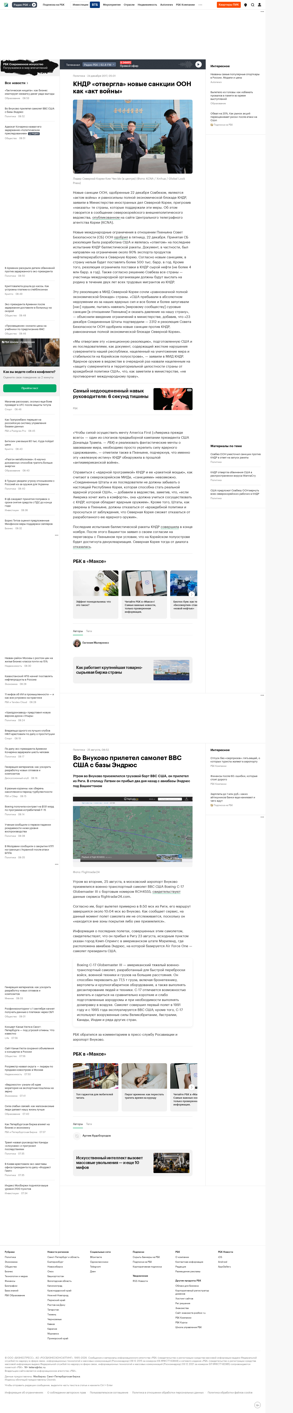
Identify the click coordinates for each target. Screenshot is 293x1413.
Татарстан (53, 1309)
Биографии (11, 1285)
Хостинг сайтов (184, 1298)
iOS (220, 1257)
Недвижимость (13, 665)
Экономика (11, 683)
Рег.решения (182, 1303)
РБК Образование (15, 1295)
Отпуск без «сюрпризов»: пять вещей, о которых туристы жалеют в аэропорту (235, 759)
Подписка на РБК (142, 1261)
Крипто (9, 293)
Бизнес (9, 528)
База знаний (11, 1290)
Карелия (52, 1328)
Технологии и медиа (16, 1276)
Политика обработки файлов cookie (230, 1392)
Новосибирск (55, 1266)
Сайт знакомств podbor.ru (190, 1312)
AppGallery (224, 1266)
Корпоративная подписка (147, 1266)
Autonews (216, 82)
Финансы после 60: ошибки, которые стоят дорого (233, 777)
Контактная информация (189, 1261)
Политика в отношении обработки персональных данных (168, 1392)
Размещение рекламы (187, 1271)
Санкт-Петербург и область (63, 1257)
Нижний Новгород (57, 1295)
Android (222, 1261)
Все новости (15, 83)
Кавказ (51, 1323)
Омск (50, 1271)
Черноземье (54, 1319)
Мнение (9, 998)
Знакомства (182, 1308)
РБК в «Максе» (89, 561)
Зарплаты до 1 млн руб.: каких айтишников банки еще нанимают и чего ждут (232, 797)
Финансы (10, 1280)
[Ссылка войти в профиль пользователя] (260, 4)
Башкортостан (55, 1276)
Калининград (54, 1285)
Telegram (95, 1266)
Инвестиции (12, 510)
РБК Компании (218, 765)
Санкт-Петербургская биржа (63, 1376)
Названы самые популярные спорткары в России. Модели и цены (235, 75)
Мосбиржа (39, 1376)
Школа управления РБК (188, 1327)
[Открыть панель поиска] (252, 4)
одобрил (121, 236)
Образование (12, 98)
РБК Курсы (181, 1322)
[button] (245, 5)
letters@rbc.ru (37, 1367)
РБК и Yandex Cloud (16, 702)
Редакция (180, 1266)
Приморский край (57, 1338)
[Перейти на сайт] (30, 67)
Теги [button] (89, 631)
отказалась (82, 546)
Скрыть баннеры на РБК (146, 1257)
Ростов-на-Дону (56, 1304)
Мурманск (53, 1333)
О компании (182, 1257)
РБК (75, 408)
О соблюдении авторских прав (66, 1392)
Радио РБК (21, 5)
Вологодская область (59, 1280)
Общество (11, 138)
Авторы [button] (78, 631)
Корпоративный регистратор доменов (192, 1292)
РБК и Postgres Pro (15, 430)
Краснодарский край (59, 1290)
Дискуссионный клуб (17, 778)
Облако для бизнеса (187, 1285)
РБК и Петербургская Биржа (21, 1132)
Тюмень (51, 1314)
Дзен (93, 1271)
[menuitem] (53, 5)
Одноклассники (99, 1261)
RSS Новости (140, 1280)
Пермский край (56, 1300)
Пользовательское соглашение (109, 1392)
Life (7, 1037)
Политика (10, 116)
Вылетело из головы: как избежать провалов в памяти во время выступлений (231, 95)
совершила (170, 526)
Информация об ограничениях (24, 1392)
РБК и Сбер (11, 796)
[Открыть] (29, 5)
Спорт (8, 409)
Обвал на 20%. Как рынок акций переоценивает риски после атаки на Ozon (233, 116)
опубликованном (106, 216)
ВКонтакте (96, 1257)
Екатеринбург (55, 1261)
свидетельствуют (166, 891)
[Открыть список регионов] (245, 5)
